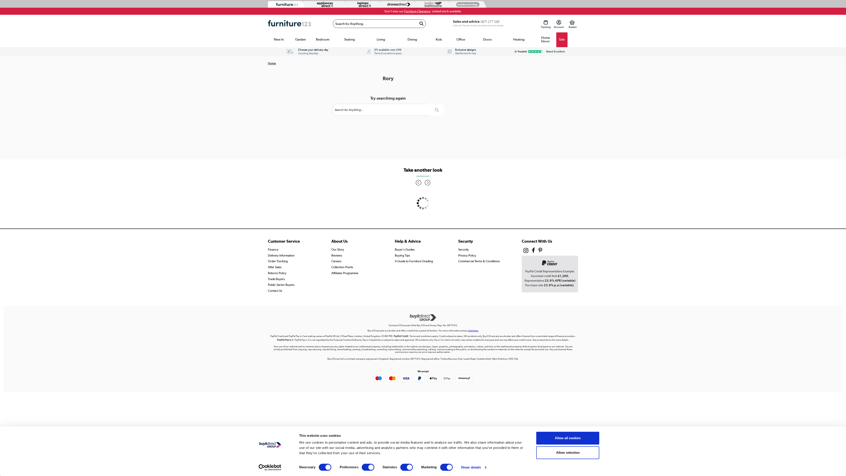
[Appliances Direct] (324, 4)
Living (381, 39)
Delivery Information (281, 255)
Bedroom (322, 39)
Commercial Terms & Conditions (479, 261)
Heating (519, 39)
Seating (349, 39)
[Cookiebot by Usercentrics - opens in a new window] (270, 467)
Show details (471, 467)
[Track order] (546, 22)
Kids (439, 39)
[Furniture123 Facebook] (533, 251)
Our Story (337, 249)
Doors (487, 39)
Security (463, 249)
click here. (473, 330)
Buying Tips (402, 255)
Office (460, 39)
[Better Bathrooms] (432, 4)
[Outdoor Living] (467, 4)
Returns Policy (277, 273)
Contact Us (275, 290)
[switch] (368, 467)
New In (279, 39)
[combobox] (379, 24)
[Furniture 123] (286, 4)
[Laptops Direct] (363, 4)
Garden (300, 39)
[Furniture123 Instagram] (525, 251)
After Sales (275, 267)
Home (272, 63)
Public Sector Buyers (281, 284)
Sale (562, 39)
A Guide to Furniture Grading (414, 261)
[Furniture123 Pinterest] (540, 251)
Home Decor (545, 39)
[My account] (559, 22)
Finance (273, 249)
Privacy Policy (467, 255)
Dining (412, 39)
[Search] (421, 24)
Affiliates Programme (344, 273)
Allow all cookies (568, 438)
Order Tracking (278, 261)
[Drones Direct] (397, 4)
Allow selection (568, 452)
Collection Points (342, 267)
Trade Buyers (276, 279)
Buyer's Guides (405, 249)
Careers (336, 261)
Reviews (336, 255)
